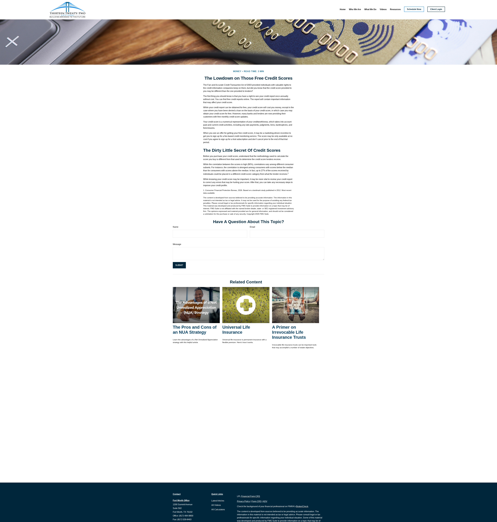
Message (177, 244)
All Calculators (218, 509)
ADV (265, 501)
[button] (343, 9)
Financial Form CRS (250, 496)
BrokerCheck (302, 506)
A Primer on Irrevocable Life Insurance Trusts (289, 332)
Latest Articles (217, 501)
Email (252, 227)
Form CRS (256, 501)
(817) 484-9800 (186, 516)
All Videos (216, 505)
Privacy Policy (243, 501)
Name (175, 227)
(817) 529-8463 (184, 519)
